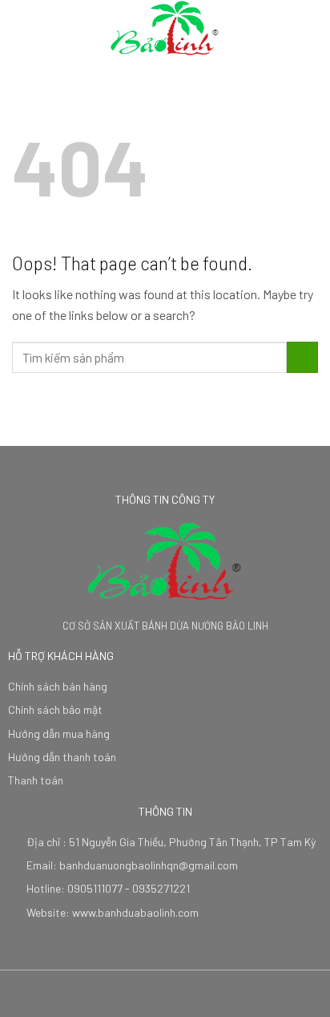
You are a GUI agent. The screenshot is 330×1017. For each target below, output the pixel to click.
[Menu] (21, 27)
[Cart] (310, 28)
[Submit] (302, 357)
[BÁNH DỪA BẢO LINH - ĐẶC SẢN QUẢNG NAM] (165, 28)
